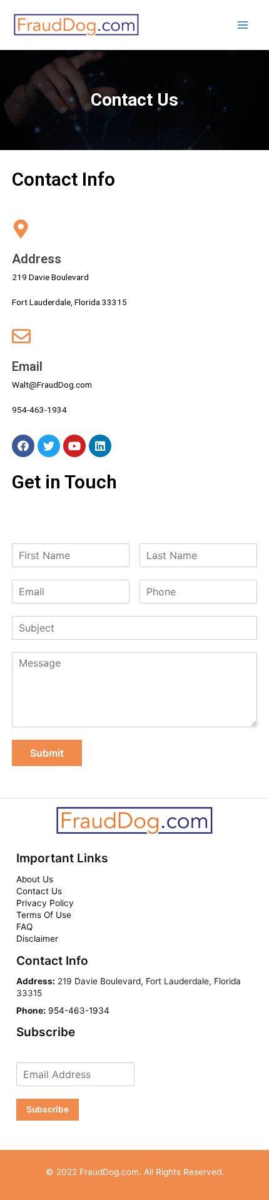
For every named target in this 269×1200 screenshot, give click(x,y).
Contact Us (39, 891)
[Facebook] (23, 446)
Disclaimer (37, 939)
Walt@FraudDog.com (52, 385)
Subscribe (47, 1109)
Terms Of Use (43, 915)
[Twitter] (49, 446)
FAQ (24, 927)
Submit (47, 753)
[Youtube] (74, 446)
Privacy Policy (45, 903)
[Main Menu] (243, 25)
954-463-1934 (39, 410)
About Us (34, 879)
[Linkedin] (100, 446)
